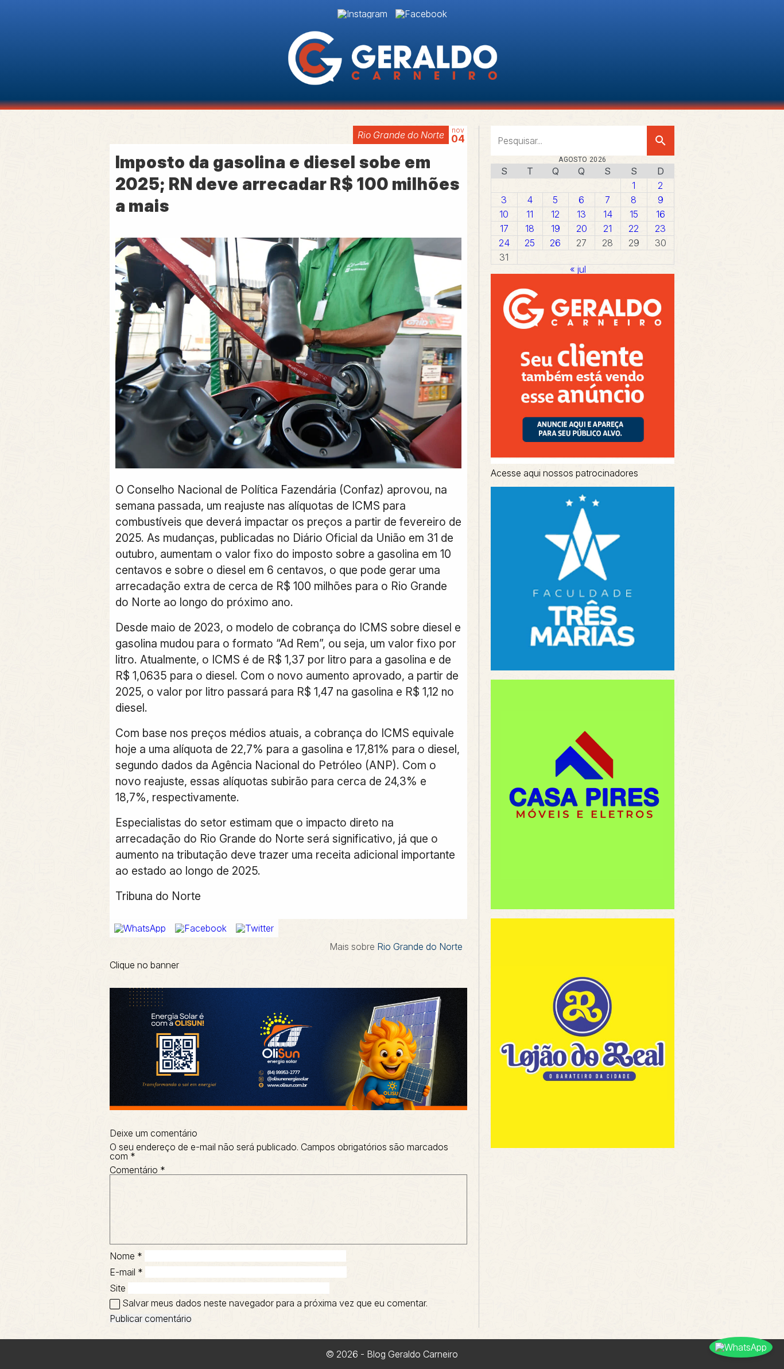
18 (529, 228)
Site (118, 1288)
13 (581, 214)
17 (504, 228)
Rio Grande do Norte (401, 135)
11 (529, 214)
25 (530, 243)
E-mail (126, 1272)
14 (607, 214)
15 (634, 214)
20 (581, 228)
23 (660, 228)
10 (504, 214)
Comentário (137, 1170)
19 (555, 228)
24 (504, 243)
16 (660, 214)
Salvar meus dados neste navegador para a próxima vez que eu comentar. (275, 1303)
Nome (126, 1256)
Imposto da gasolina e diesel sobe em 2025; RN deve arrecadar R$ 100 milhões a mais (287, 184)
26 (555, 243)
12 (555, 214)
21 (607, 228)
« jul (578, 269)
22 (633, 228)
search (660, 141)
